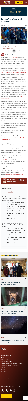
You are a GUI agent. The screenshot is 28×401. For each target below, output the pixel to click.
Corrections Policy (5, 378)
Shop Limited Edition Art (6, 355)
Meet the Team (4, 359)
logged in (10, 191)
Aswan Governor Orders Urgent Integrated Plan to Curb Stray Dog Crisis (12, 312)
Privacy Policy (4, 371)
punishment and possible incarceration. (14, 174)
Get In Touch (4, 367)
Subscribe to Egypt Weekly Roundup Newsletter (11, 363)
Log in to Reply (11, 218)
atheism (24, 159)
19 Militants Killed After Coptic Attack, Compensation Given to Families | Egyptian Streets (13, 224)
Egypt (2, 279)
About (2, 357)
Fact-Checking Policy (5, 376)
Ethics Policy (3, 373)
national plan (5, 159)
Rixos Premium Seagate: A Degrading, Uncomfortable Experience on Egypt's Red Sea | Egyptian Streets (13, 198)
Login (25, 2)
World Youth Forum (13, 57)
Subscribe (19, 2)
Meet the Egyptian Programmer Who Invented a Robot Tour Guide (10, 283)
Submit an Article (5, 369)
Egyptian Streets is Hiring (6, 361)
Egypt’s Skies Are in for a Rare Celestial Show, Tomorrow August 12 (12, 341)
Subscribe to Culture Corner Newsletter (9, 365)
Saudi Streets (4, 380)
